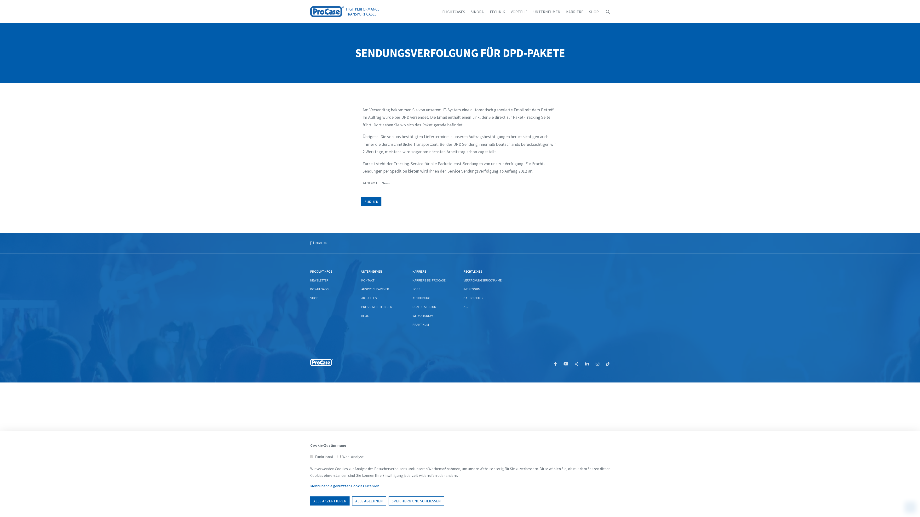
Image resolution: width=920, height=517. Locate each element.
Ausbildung (421, 298)
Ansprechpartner (375, 289)
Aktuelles (369, 298)
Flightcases (453, 11)
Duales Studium (425, 307)
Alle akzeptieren (329, 501)
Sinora (477, 11)
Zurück (371, 201)
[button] (608, 12)
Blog (365, 316)
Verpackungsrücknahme (483, 280)
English (321, 243)
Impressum (472, 289)
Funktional (324, 456)
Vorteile (519, 11)
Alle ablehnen (369, 501)
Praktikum (421, 324)
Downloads (319, 289)
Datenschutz (473, 298)
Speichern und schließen (416, 501)
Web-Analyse (353, 456)
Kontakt (367, 280)
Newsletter (319, 280)
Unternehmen (546, 11)
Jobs (416, 289)
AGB (467, 307)
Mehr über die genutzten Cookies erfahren (344, 485)
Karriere (574, 11)
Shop (594, 11)
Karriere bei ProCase (429, 280)
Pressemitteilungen (376, 307)
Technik (497, 11)
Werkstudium (423, 316)
